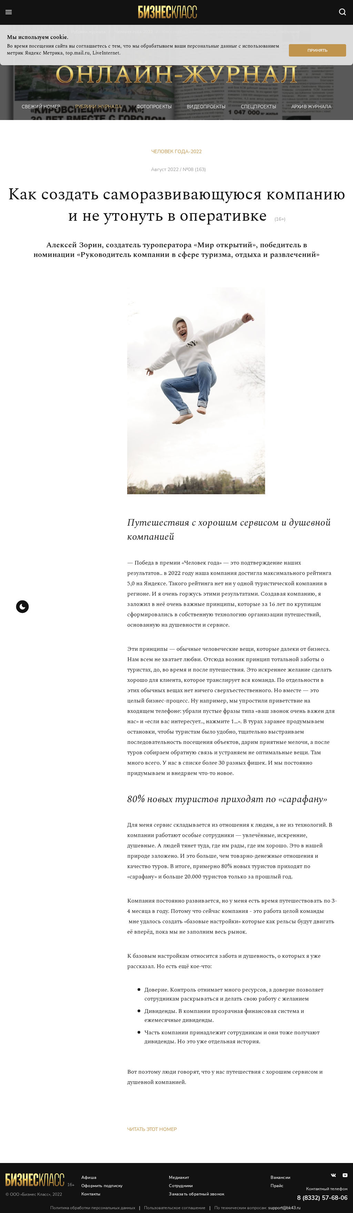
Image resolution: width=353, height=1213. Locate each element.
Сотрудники (181, 1186)
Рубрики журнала (98, 106)
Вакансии (280, 1177)
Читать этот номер (152, 1129)
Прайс (277, 1186)
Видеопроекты (206, 106)
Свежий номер (41, 106)
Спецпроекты (258, 106)
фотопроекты (154, 106)
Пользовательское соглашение (174, 1208)
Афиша (89, 1177)
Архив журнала (311, 106)
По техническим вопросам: (257, 1208)
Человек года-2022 (176, 151)
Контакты (91, 1194)
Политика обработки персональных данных (92, 1208)
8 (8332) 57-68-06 (322, 1198)
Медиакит (179, 1177)
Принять (317, 50)
